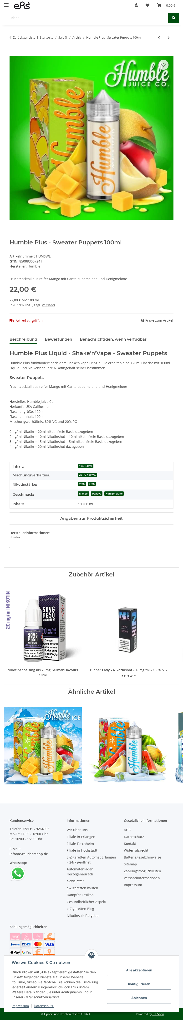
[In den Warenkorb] (13, 53)
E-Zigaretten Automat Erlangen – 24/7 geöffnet (91, 859)
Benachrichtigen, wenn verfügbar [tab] (113, 339)
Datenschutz (44, 1006)
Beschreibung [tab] (23, 339)
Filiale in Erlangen (81, 836)
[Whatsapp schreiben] (18, 873)
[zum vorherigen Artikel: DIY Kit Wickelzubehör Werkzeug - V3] (159, 37)
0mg (82, 483)
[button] (136, 5)
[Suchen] (173, 18)
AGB (127, 830)
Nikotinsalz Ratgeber (83, 915)
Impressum (20, 1006)
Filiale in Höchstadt (82, 850)
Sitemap (130, 864)
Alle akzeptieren (139, 970)
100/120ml (85, 466)
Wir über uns (77, 830)
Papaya (96, 493)
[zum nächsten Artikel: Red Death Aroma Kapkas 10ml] (168, 37)
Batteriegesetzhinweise (142, 857)
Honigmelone (114, 493)
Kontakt (130, 843)
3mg (92, 483)
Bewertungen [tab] (58, 339)
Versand (48, 305)
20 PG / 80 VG (87, 474)
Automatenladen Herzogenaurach (80, 871)
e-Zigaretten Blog (80, 908)
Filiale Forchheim (80, 843)
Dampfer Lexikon (80, 895)
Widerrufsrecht (136, 850)
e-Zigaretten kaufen (82, 888)
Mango (83, 493)
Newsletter (75, 881)
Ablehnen (139, 998)
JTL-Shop (158, 1014)
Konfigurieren (139, 984)
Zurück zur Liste (24, 37)
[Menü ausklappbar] (6, 3)
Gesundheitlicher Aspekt (86, 901)
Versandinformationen (142, 878)
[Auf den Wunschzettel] (163, 65)
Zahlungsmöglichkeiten (142, 871)
